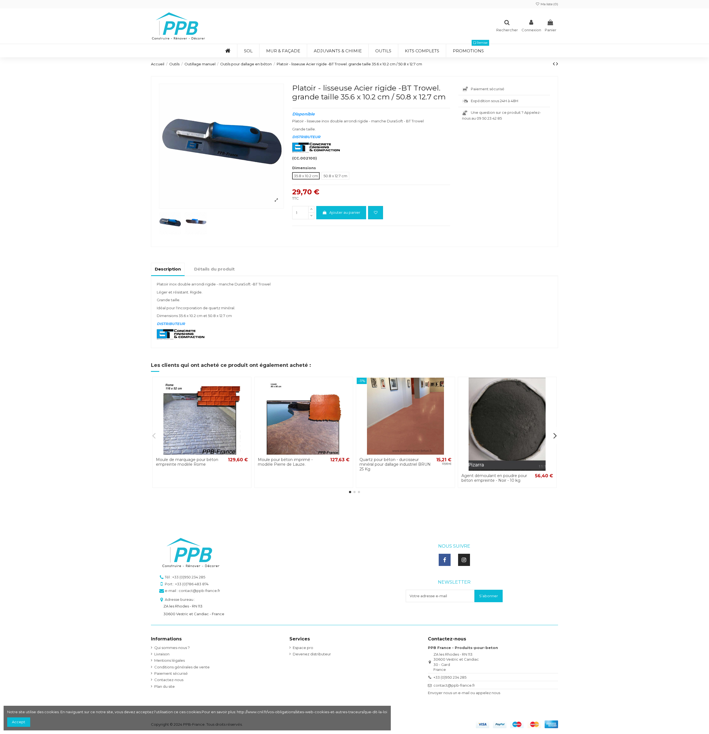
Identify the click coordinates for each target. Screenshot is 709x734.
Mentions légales (169, 660)
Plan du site (164, 686)
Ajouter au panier (344, 212)
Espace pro (303, 647)
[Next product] (557, 63)
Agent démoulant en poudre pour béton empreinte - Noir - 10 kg (494, 478)
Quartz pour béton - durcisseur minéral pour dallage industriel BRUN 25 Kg (395, 464)
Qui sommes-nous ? (172, 647)
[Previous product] (554, 63)
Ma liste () (549, 4)
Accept (18, 722)
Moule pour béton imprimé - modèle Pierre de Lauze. (285, 462)
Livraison (161, 654)
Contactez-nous (168, 680)
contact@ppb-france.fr (454, 685)
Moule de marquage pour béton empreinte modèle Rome (187, 462)
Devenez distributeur (312, 654)
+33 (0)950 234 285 (449, 677)
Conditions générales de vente (182, 667)
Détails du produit (214, 269)
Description (168, 269)
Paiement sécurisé (171, 673)
